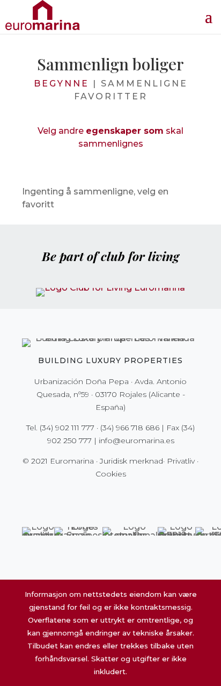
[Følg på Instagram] (103, 496)
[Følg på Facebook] (73, 496)
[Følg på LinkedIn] (148, 496)
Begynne (61, 83)
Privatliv (181, 461)
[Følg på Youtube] (133, 496)
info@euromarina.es (136, 440)
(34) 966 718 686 (129, 427)
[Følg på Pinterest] (118, 496)
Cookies (110, 474)
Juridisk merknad (131, 461)
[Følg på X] (88, 496)
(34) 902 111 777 (67, 427)
